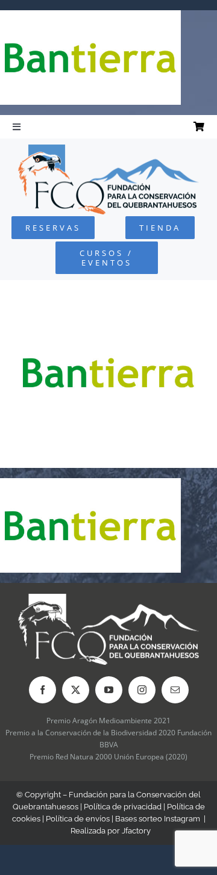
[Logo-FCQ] (108, 150)
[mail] (175, 689)
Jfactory (136, 830)
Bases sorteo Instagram (157, 818)
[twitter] (75, 689)
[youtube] (108, 689)
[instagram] (142, 689)
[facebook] (42, 689)
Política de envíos (78, 818)
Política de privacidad (123, 806)
